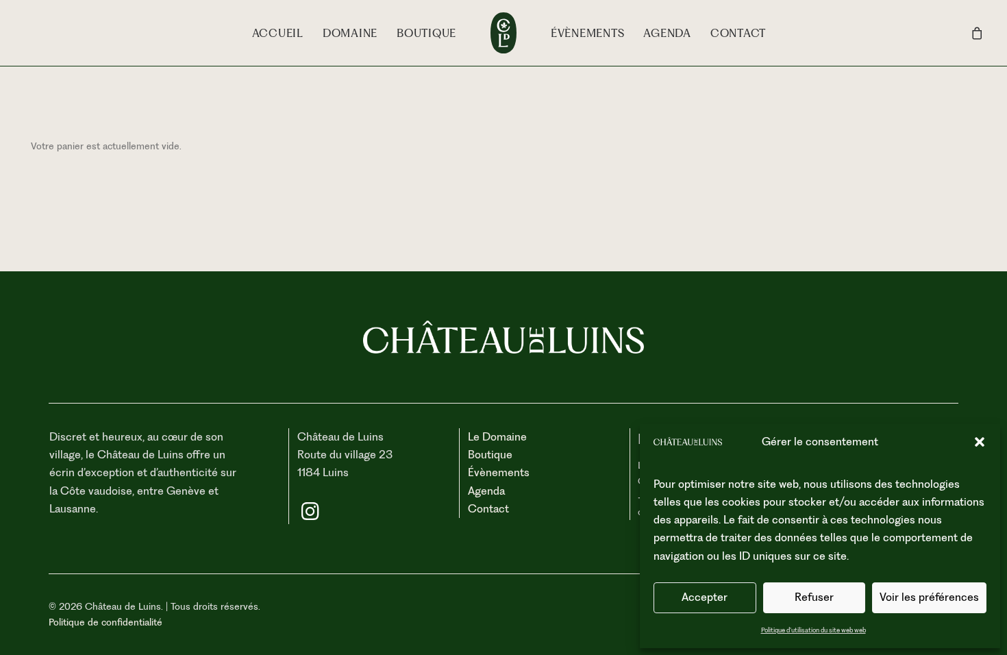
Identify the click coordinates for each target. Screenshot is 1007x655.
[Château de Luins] (503, 32)
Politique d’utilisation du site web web (813, 630)
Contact (738, 33)
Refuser (814, 597)
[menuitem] (278, 33)
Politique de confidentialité (105, 622)
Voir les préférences (929, 597)
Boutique (426, 33)
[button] (979, 442)
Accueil (277, 33)
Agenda (667, 33)
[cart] (977, 33)
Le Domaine (497, 436)
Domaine (350, 33)
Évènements (588, 33)
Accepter (705, 597)
